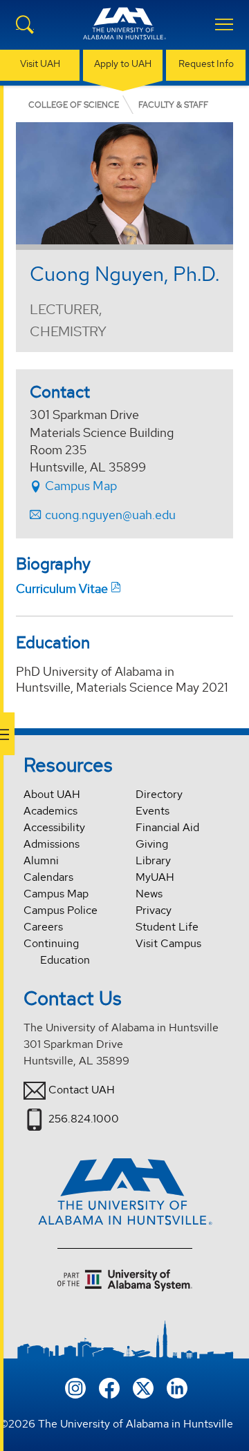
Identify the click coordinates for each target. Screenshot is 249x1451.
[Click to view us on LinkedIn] (177, 1387)
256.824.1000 (83, 1118)
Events (152, 811)
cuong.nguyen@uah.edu (110, 515)
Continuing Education (57, 951)
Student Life (167, 926)
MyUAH (155, 877)
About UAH (52, 794)
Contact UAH (81, 1089)
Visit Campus (168, 943)
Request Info (206, 63)
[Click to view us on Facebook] (109, 1387)
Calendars (48, 877)
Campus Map (79, 486)
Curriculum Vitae (62, 588)
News (149, 893)
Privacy (154, 910)
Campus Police (61, 910)
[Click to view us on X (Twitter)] (143, 1387)
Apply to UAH (122, 63)
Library (153, 860)
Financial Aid (167, 827)
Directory (159, 794)
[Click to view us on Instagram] (75, 1387)
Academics (50, 811)
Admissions (52, 844)
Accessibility (54, 827)
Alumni (41, 860)
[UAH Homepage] (124, 32)
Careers (43, 926)
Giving (152, 844)
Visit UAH (40, 63)
